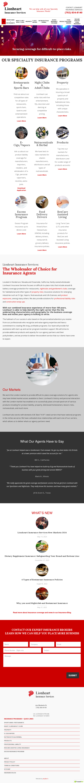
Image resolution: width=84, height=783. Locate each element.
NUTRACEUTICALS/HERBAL (13, 737)
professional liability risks (64, 298)
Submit (73, 675)
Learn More (21, 121)
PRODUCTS (7, 741)
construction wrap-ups (15, 302)
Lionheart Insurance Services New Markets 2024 (42, 532)
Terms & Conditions (11, 765)
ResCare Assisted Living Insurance (17, 748)
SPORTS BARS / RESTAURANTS (14, 723)
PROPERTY (7, 730)
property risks (37, 292)
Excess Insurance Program (14, 751)
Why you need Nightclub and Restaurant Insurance (42, 603)
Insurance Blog (10, 773)
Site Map (7, 769)
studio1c (45, 779)
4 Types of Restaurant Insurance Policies (42, 579)
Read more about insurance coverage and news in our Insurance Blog (42, 612)
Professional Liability (12, 744)
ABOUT (6, 758)
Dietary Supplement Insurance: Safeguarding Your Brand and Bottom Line (42, 556)
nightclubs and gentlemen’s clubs (53, 288)
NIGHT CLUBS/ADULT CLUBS (13, 726)
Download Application (21, 189)
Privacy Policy (9, 762)
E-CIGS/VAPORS (9, 733)
